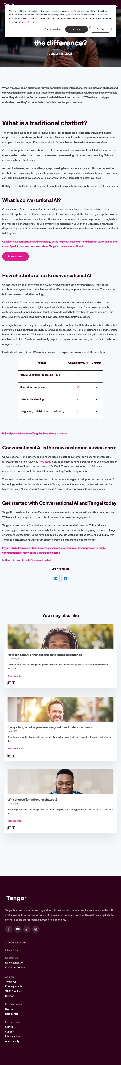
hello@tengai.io (14, 962)
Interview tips (12, 1036)
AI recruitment (12, 560)
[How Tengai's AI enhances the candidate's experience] (60, 636)
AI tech (26, 560)
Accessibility (12, 1040)
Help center (11, 1013)
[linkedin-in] (27, 929)
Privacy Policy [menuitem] (11, 950)
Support (9, 1031)
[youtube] (18, 929)
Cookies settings (52, 29)
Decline (100, 29)
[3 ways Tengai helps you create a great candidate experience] (60, 709)
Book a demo (15, 256)
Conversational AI (41, 560)
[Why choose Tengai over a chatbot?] (60, 781)
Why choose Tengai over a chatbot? (32, 799)
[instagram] (36, 929)
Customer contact (15, 967)
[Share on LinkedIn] (55, 578)
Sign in (9, 1008)
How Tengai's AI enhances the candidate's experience (45, 654)
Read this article (15, 676)
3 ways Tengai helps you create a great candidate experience (50, 727)
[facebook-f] (9, 929)
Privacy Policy (27, 22)
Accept (76, 29)
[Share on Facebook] (65, 578)
